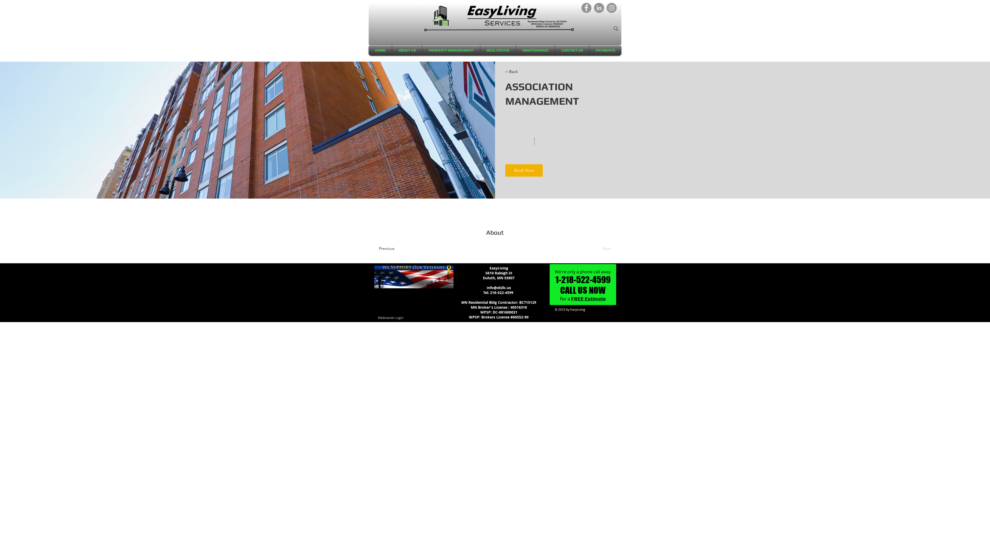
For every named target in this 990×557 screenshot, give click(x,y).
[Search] (615, 28)
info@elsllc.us (499, 287)
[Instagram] (612, 8)
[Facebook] (586, 8)
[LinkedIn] (599, 8)
